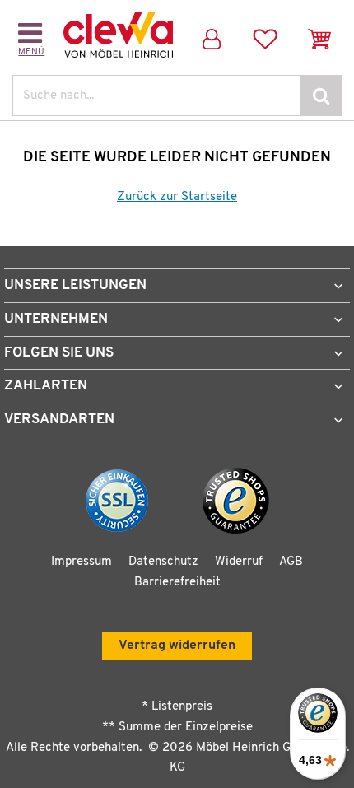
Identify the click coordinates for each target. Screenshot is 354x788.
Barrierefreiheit (177, 582)
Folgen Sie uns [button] (59, 353)
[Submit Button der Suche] (321, 95)
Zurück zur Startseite (177, 197)
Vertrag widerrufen (177, 645)
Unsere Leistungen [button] (75, 285)
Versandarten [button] (59, 420)
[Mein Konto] (212, 35)
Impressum (81, 562)
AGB (291, 562)
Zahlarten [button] (45, 386)
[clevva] (118, 35)
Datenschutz (163, 562)
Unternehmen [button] (56, 319)
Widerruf (239, 562)
